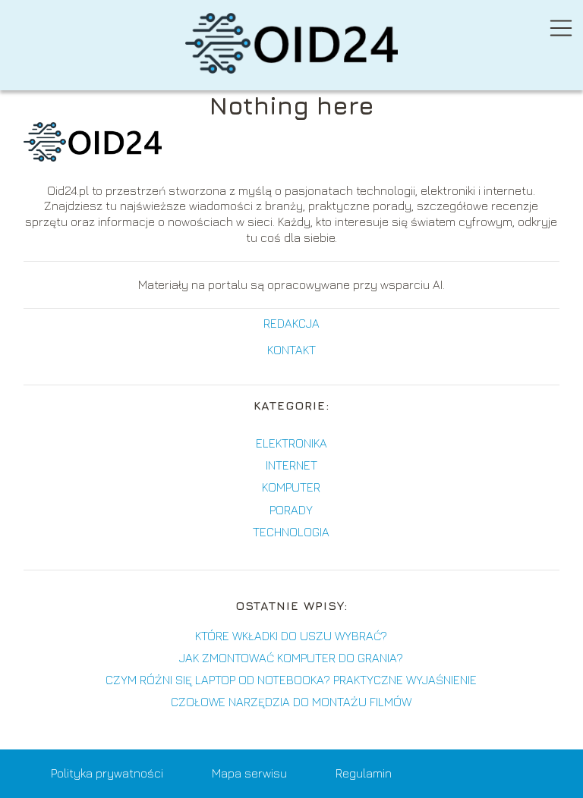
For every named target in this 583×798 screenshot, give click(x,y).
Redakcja (291, 323)
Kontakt (291, 350)
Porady (291, 510)
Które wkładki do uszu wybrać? (291, 635)
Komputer (291, 487)
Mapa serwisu (249, 773)
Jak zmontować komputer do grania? (291, 657)
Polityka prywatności (107, 773)
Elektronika (291, 443)
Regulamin (364, 773)
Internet (291, 465)
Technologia (291, 532)
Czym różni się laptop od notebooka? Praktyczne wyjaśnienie (291, 679)
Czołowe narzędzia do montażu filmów (291, 701)
